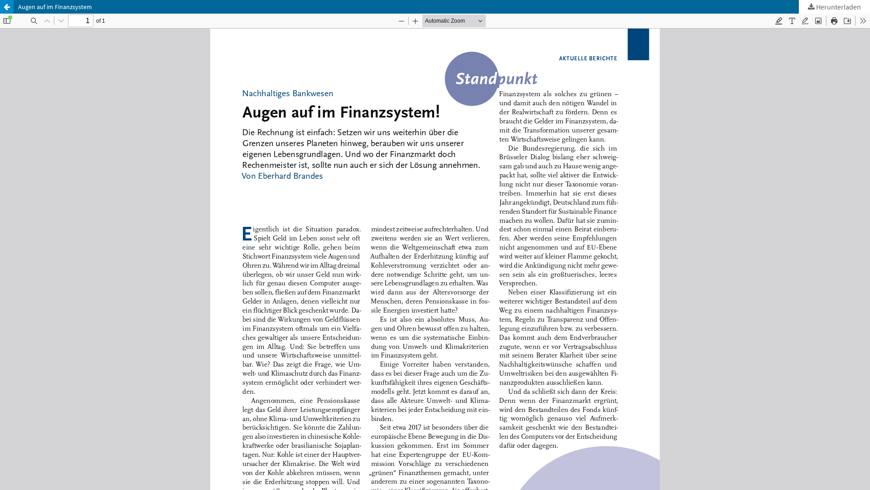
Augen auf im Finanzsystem (55, 7)
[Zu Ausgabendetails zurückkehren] (7, 7)
